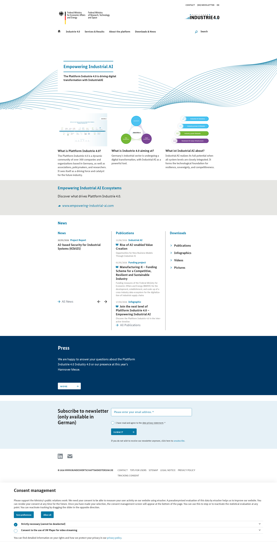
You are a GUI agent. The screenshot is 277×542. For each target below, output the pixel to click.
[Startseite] (60, 31)
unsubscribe (179, 440)
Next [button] (105, 301)
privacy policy (114, 537)
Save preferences (23, 514)
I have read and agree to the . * (140, 422)
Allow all (47, 514)
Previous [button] (98, 301)
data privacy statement (152, 422)
